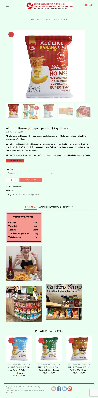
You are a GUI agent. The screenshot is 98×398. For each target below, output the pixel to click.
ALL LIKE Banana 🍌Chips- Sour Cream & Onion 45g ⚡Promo (19, 370)
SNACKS (40, 20)
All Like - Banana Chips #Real (56, 20)
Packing (9, 169)
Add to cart (32, 179)
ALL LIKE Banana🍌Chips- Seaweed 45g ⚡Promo (49, 368)
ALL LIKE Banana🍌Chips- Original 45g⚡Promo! (79, 368)
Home (32, 20)
